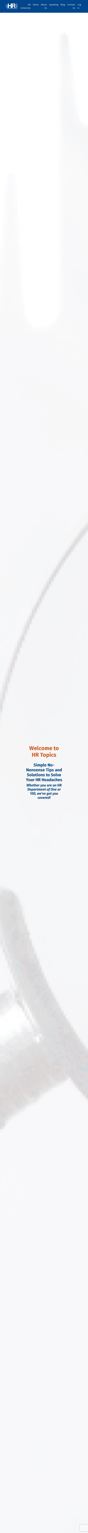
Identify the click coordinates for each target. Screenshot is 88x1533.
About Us (44, 6)
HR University (25, 6)
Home (36, 4)
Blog (63, 4)
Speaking (53, 4)
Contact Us (71, 6)
